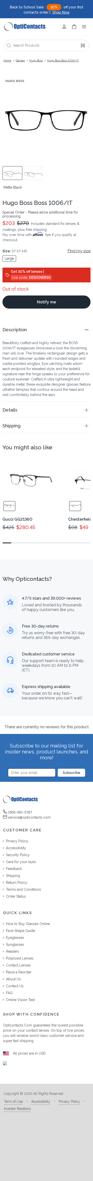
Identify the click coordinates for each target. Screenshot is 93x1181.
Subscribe (71, 773)
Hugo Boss (36, 60)
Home (7, 60)
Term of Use (13, 1101)
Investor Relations (17, 1109)
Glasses (20, 60)
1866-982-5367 (20, 812)
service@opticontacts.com (29, 817)
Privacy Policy (69, 1101)
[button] (46, 329)
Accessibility (40, 1101)
